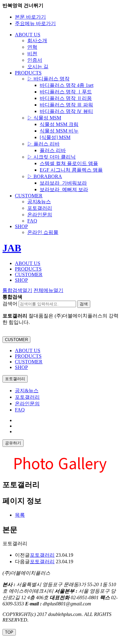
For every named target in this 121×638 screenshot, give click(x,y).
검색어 (9, 303)
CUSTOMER (16, 339)
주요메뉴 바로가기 (35, 23)
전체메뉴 (48, 290)
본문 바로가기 (30, 17)
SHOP (21, 367)
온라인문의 (27, 403)
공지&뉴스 (26, 390)
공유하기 (13, 443)
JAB (11, 248)
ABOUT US (27, 350)
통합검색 (17, 290)
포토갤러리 (27, 397)
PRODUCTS (28, 356)
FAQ (20, 409)
